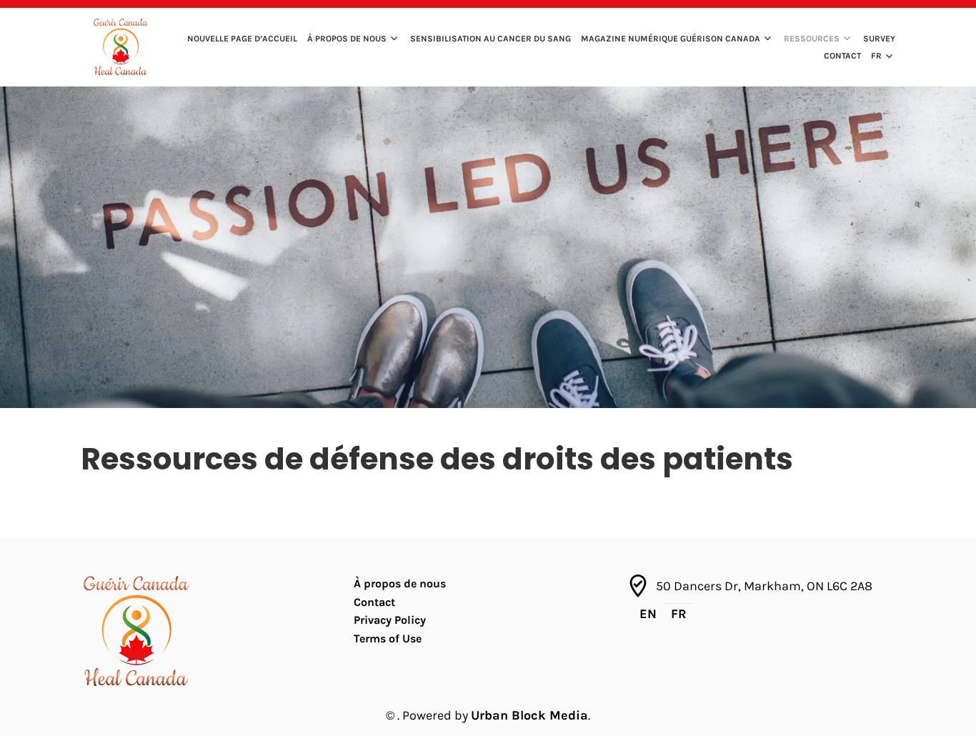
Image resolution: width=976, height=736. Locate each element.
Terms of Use (388, 638)
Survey (879, 39)
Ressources (812, 39)
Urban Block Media (529, 715)
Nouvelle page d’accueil (242, 39)
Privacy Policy (390, 620)
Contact (842, 56)
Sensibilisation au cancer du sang (490, 39)
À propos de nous (347, 39)
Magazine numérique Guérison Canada (670, 39)
